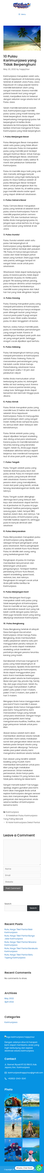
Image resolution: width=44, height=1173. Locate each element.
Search (8, 903)
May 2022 (9, 998)
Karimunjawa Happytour (30, 1169)
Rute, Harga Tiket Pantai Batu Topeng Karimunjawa (19, 956)
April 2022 (9, 1001)
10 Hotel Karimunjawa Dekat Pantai (23, 822)
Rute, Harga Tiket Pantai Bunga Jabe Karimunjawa (20, 937)
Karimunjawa (12, 812)
